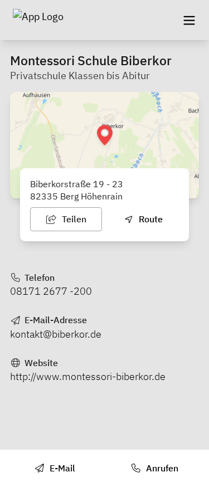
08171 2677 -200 (51, 291)
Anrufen (161, 468)
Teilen (73, 219)
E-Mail (61, 468)
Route (150, 219)
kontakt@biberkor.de (55, 334)
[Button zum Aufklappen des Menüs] (189, 20)
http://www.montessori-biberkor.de (88, 376)
